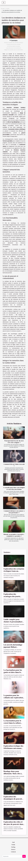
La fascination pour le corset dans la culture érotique (12, 723)
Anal (13, 842)
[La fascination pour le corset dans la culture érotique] (14, 712)
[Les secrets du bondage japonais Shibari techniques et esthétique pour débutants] (14, 636)
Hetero (13, 849)
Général (13, 852)
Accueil (2, 8)
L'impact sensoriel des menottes (13, 44)
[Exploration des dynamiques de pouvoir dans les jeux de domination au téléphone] (14, 788)
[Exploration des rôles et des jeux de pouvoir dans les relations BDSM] (14, 814)
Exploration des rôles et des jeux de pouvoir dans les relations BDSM (13, 824)
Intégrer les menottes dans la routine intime (13, 50)
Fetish (7, 8)
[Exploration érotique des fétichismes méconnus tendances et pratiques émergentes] (14, 738)
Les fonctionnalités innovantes (13, 46)
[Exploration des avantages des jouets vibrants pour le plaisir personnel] (14, 586)
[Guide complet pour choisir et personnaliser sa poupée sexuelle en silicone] (14, 611)
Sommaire (14, 40)
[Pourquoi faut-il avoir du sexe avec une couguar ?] (14, 433)
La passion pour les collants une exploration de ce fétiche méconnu (13, 697)
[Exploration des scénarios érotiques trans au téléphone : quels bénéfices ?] (14, 561)
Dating (13, 847)
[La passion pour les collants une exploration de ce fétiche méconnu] (14, 687)
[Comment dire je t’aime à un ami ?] (14, 456)
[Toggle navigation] (3, 2)
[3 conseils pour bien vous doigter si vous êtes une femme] (14, 479)
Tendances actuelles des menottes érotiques (13, 42)
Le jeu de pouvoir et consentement (13, 48)
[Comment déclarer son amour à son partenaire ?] (14, 503)
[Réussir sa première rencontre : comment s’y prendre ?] (14, 526)
